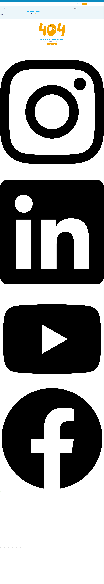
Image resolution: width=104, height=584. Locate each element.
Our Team (37, 3)
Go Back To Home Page (51, 44)
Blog (45, 3)
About (26, 3)
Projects (41, 3)
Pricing (34, 3)
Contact (48, 3)
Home (23, 3)
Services (29, 3)
